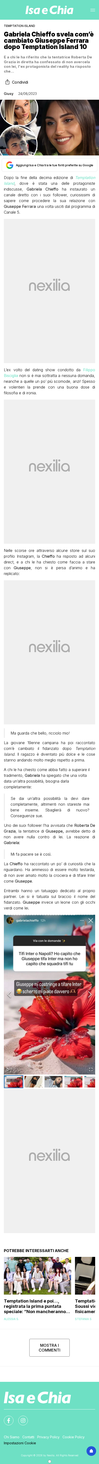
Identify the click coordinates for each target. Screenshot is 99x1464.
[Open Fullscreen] (91, 1070)
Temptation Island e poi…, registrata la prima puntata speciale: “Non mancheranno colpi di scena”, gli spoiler (35, 1306)
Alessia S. (11, 1319)
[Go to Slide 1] (13, 1081)
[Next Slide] (90, 994)
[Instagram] (20, 1418)
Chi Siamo (11, 1437)
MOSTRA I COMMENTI (49, 1348)
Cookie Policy (73, 1437)
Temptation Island (19, 26)
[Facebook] (6, 1418)
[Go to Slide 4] (73, 1081)
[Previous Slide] (9, 994)
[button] (49, 995)
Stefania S (83, 1319)
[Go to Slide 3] (53, 1081)
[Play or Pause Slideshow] (8, 1070)
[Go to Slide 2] (33, 1081)
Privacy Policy (48, 1437)
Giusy (8, 94)
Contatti (28, 1437)
